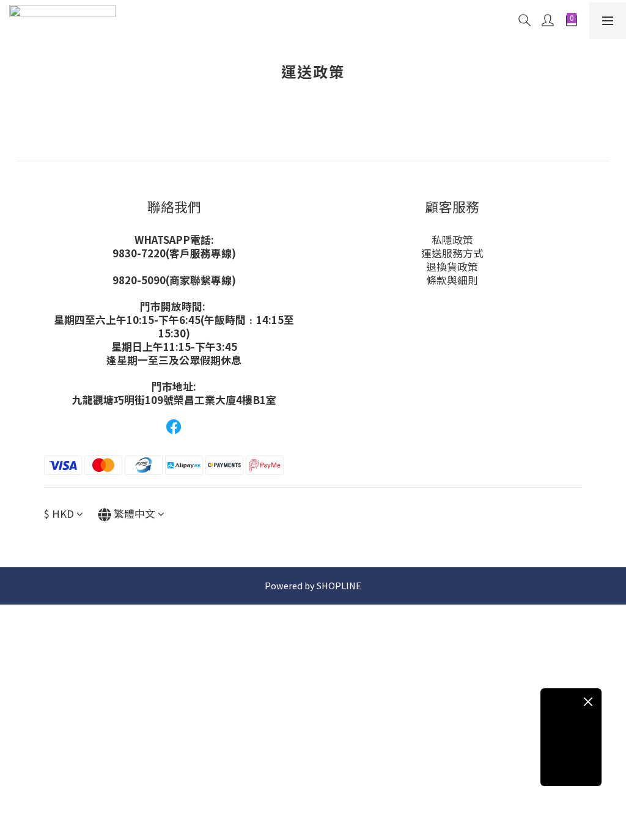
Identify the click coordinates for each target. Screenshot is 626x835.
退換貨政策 (452, 266)
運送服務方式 (452, 253)
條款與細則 (452, 280)
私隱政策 (452, 239)
